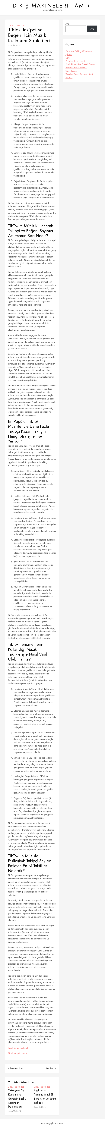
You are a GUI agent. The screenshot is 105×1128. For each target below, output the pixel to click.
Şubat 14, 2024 (14, 45)
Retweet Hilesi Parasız (76, 67)
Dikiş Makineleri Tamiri (52, 5)
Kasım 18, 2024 (14, 1111)
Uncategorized (16, 25)
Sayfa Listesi (71, 70)
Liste (67, 57)
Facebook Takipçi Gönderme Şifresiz (78, 53)
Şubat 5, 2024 (40, 1107)
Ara (67, 23)
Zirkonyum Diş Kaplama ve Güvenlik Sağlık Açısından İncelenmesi (17, 1099)
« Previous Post (15, 1068)
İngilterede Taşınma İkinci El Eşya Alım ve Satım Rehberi (45, 1097)
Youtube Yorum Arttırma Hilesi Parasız (79, 76)
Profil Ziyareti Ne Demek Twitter (80, 64)
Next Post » (50, 1068)
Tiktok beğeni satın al (18, 1047)
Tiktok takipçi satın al (17, 1053)
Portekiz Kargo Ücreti (75, 61)
